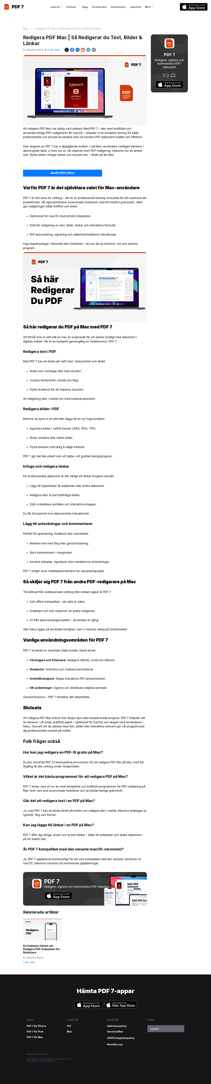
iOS (69, 1026)
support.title (135, 7)
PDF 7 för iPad (35, 1031)
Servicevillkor (115, 1031)
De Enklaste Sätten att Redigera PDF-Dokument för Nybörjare (41, 949)
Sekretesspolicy (118, 7)
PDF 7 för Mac (35, 1037)
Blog (25, 28)
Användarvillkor (99, 7)
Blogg (85, 7)
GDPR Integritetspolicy (120, 1038)
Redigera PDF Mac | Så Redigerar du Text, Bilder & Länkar (68, 28)
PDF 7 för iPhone (36, 1026)
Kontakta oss (115, 1044)
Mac (69, 1031)
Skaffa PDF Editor (63, 173)
